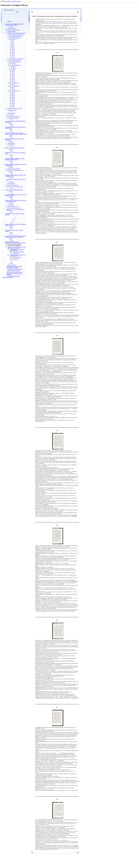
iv (14, 221)
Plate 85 (13, 92)
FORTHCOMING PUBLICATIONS (13, 276)
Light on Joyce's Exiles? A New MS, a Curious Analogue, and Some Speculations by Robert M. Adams (15, 133)
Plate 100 (13, 106)
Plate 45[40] (13, 69)
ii (15, 217)
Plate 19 (12, 47)
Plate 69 (13, 81)
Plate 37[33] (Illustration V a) (15, 65)
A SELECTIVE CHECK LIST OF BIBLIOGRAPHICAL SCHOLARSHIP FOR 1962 (15, 242)
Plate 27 (13, 57)
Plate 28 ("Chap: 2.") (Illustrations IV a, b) (17, 58)
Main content (11, 1)
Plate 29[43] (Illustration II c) (15, 60)
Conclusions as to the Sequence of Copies (14, 108)
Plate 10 (12, 42)
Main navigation (17, 1)
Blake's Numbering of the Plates (13, 116)
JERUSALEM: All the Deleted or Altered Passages (16, 33)
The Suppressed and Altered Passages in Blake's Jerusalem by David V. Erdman (14, 24)
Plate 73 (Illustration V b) (14, 82)
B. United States (16, 253)
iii (14, 219)
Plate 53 (13, 74)
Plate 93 (13, 97)
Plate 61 (13, 77)
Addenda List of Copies (12, 110)
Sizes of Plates (11, 114)
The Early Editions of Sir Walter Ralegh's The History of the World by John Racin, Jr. (16, 201)
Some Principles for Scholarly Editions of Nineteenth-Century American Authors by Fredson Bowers (15, 237)
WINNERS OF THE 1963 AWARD (13, 270)
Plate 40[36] (13, 68)
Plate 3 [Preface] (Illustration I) (15, 37)
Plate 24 (13, 53)
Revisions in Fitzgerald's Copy (12, 185)
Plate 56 (13, 76)
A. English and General (16, 257)
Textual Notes (11, 181)
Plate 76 (13, 84)
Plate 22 (13, 52)
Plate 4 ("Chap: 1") (13, 39)
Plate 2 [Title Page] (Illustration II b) (16, 36)
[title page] (9, 21)
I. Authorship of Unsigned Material (13, 168)
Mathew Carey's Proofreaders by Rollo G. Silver (14, 147)
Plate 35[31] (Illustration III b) (15, 61)
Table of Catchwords (11, 113)
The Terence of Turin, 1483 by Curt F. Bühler (14, 189)
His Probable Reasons (12, 31)
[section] (11, 26)
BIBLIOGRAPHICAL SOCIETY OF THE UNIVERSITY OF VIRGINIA (14, 267)
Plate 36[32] (13, 63)
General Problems (11, 143)
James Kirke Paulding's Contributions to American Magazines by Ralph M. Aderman (14, 159)
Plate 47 (13, 71)
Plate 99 (13, 105)
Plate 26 (13, 55)
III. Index (11, 171)
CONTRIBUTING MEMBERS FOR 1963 (14, 268)
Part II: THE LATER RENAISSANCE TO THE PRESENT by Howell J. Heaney (16, 247)
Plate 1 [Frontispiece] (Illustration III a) (16, 34)
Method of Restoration (12, 28)
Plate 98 (13, 103)
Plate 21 (13, 50)
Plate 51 (13, 73)
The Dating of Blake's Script (13, 118)
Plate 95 (13, 100)
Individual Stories (11, 144)
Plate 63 (13, 79)
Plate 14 (12, 45)
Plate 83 (13, 89)
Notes (12, 119)
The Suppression (11, 204)
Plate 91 (13, 95)
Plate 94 (13, 98)
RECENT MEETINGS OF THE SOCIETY (14, 272)
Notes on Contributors (11, 264)
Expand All (10, 277)
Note (12, 111)
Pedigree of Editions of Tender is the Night (15, 186)
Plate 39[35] (13, 66)
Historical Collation (11, 183)
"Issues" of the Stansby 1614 (12, 206)
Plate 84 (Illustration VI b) (15, 90)
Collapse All (5, 277)
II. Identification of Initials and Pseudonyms (15, 170)
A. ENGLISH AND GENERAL (18, 251)
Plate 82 (13, 87)
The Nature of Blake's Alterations (13, 29)
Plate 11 (12, 44)
